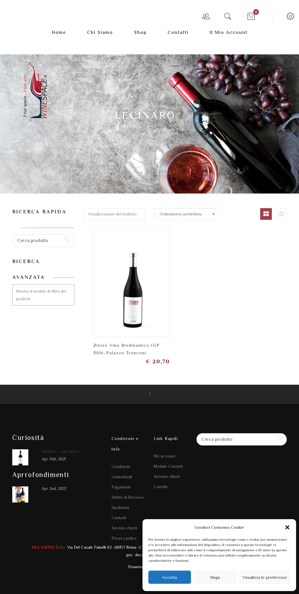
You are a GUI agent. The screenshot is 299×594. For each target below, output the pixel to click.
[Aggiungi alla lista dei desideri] (121, 279)
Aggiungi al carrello (162, 279)
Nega (215, 577)
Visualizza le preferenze (264, 577)
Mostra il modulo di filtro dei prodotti (41, 295)
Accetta (169, 577)
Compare (142, 277)
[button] (287, 527)
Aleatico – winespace (60, 451)
